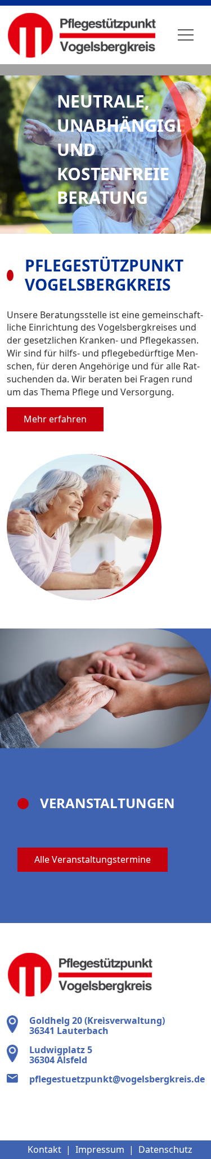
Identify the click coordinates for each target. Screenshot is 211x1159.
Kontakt (44, 1149)
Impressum (99, 1149)
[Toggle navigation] (185, 35)
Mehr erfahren (55, 419)
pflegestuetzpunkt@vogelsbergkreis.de (117, 1079)
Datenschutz (165, 1149)
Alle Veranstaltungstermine (92, 859)
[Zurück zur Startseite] (81, 35)
